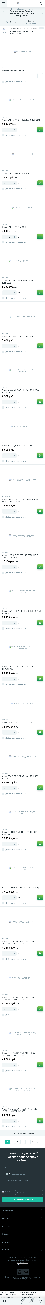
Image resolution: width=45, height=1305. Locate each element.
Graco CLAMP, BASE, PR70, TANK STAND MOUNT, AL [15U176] (20, 500)
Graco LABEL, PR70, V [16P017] (15, 227)
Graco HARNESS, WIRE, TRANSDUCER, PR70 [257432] (21, 612)
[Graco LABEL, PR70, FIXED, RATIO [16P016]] (22, 100)
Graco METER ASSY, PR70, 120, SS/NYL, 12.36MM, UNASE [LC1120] (19, 998)
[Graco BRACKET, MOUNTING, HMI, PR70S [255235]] (22, 370)
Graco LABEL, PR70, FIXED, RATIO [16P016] (21, 120)
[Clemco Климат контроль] (22, 51)
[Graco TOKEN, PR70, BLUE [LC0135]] (22, 426)
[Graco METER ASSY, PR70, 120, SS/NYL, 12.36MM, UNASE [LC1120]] (22, 978)
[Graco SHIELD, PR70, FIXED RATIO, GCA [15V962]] (22, 812)
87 (33, 1142)
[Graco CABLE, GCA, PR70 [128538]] (22, 703)
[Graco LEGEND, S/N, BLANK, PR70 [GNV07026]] (22, 261)
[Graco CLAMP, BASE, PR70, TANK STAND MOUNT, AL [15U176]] (22, 480)
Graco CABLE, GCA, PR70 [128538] (17, 722)
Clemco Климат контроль (13, 71)
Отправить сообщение (22, 1199)
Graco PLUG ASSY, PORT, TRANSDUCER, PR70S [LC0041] (20, 668)
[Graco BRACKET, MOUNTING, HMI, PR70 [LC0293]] (22, 757)
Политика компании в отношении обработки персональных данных (22, 1278)
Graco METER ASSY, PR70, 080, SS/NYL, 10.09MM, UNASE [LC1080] (19, 1110)
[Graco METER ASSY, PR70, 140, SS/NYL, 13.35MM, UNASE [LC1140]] (22, 922)
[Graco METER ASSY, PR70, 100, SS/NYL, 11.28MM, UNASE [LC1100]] (22, 1033)
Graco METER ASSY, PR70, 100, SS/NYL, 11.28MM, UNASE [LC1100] (19, 1054)
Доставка (6, 1242)
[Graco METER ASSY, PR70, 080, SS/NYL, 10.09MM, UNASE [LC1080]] (22, 1089)
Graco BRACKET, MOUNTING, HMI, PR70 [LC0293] (20, 777)
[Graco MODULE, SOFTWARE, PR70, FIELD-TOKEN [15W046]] (22, 536)
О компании (7, 1210)
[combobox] (6, 1174)
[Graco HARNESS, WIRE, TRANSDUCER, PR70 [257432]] (22, 591)
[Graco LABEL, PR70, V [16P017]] (22, 207)
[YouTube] (20, 1272)
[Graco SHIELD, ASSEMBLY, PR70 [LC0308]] (22, 868)
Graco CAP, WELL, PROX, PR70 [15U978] (19, 336)
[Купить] (40, 129)
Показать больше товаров (22, 1133)
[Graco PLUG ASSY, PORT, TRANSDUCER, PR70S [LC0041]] (22, 647)
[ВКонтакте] (26, 1272)
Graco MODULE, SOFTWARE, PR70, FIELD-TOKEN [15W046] (20, 556)
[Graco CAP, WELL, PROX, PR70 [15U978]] (22, 317)
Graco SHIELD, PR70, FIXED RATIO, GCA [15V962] (19, 833)
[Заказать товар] (40, 75)
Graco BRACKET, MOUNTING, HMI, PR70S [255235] (20, 391)
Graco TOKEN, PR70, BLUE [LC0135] (18, 446)
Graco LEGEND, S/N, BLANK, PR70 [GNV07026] (17, 281)
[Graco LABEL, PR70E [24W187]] (22, 154)
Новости (6, 1226)
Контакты (6, 1250)
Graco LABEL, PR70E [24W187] (15, 173)
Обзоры (5, 1234)
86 (28, 1142)
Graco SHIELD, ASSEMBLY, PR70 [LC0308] (20, 888)
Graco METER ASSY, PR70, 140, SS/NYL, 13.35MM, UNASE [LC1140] (19, 942)
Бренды (5, 1218)
